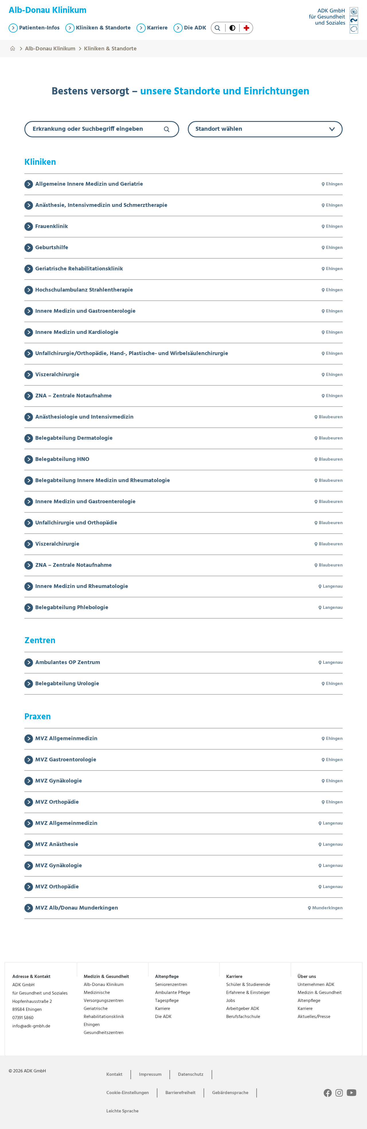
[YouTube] (351, 1092)
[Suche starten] (217, 28)
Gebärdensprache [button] (230, 1093)
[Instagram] (339, 1093)
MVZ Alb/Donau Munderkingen (76, 908)
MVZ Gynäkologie (58, 781)
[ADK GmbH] (333, 20)
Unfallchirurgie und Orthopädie (76, 523)
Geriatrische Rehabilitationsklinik (79, 269)
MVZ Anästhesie (56, 844)
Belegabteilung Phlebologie (71, 607)
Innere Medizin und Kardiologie (76, 332)
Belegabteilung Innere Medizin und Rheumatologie (102, 480)
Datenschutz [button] (191, 1074)
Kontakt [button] (114, 1074)
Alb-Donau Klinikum (50, 48)
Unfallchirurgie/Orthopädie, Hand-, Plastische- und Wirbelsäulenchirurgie (131, 353)
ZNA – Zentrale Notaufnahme (73, 396)
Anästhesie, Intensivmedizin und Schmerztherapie (101, 205)
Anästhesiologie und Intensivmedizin (84, 417)
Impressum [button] (150, 1074)
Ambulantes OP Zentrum (67, 662)
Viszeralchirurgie (57, 374)
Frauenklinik (51, 226)
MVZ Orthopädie (57, 802)
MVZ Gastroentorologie (65, 759)
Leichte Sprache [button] (122, 1111)
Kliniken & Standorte (110, 48)
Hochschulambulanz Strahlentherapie (84, 290)
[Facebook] (327, 1093)
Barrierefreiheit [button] (180, 1093)
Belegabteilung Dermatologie (74, 438)
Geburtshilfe (51, 247)
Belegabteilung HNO (62, 459)
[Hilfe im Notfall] (246, 28)
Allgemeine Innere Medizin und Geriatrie (89, 184)
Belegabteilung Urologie (67, 683)
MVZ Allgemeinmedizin (66, 738)
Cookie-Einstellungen (127, 1093)
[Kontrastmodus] (232, 28)
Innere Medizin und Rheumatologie (81, 586)
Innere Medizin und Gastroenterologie (85, 311)
